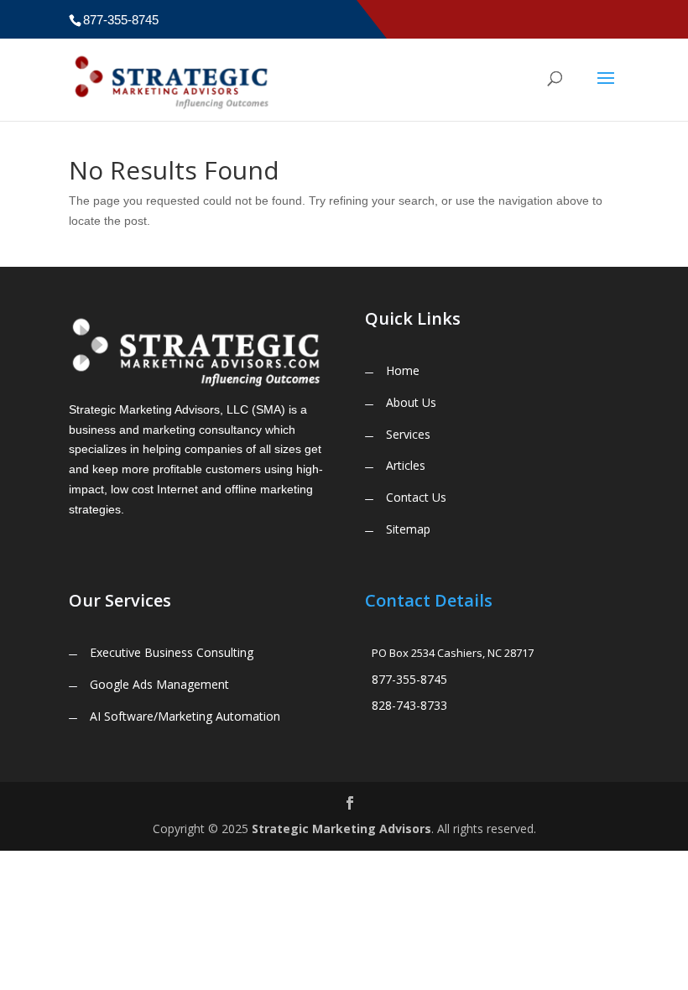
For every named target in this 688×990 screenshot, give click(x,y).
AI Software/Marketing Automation (185, 716)
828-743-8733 (409, 705)
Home (403, 370)
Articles (405, 465)
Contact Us (416, 497)
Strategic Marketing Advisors (341, 828)
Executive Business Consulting (171, 652)
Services (408, 434)
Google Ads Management (159, 684)
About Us (411, 402)
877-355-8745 (409, 679)
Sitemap (408, 529)
